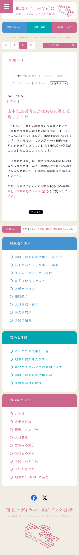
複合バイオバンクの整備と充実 (39, 367)
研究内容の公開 (27, 461)
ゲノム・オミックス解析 (33, 273)
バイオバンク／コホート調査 (37, 265)
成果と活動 (39, 27)
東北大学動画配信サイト (24, 191)
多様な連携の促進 (28, 383)
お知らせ (11, 229)
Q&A (35, 37)
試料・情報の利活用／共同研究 (39, 257)
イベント (40, 83)
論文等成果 (23, 312)
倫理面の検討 (25, 453)
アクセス (12, 37)
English (67, 37)
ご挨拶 (20, 413)
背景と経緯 (23, 421)
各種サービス (25, 288)
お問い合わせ (24, 37)
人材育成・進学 (27, 304)
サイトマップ (54, 37)
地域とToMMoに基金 (32, 477)
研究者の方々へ (15, 27)
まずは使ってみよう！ (32, 280)
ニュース (47, 76)
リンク (43, 37)
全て (34, 76)
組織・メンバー (27, 429)
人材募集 (21, 437)
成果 (60, 76)
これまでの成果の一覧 (32, 351)
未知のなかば (25, 469)
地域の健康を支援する (32, 359)
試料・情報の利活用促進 (33, 375)
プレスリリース (21, 83)
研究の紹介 (23, 320)
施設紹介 (21, 296)
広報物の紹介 (25, 445)
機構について (64, 27)
